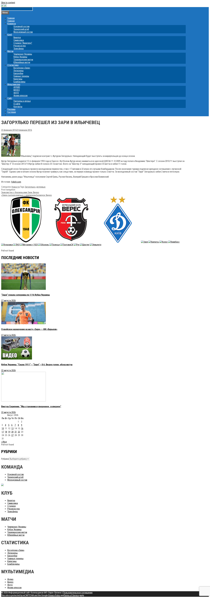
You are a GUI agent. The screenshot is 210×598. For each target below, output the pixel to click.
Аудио (10, 579)
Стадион (11, 506)
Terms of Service (71, 595)
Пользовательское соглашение (78, 592)
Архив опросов (21, 95)
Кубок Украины (20, 57)
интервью (41, 187)
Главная (11, 18)
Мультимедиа (13, 84)
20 (12, 431)
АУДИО (17, 87)
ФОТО (16, 93)
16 (22, 428)
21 (16, 431)
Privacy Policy (54, 595)
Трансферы (19, 48)
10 (3, 428)
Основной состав (22, 26)
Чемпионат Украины (23, 54)
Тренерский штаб (21, 29)
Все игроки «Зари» (22, 68)
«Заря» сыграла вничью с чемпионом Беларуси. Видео (26, 195)
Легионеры (19, 70)
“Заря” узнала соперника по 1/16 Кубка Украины (25, 294)
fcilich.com (16, 181)
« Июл (4, 441)
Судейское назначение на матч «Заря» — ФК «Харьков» (29, 329)
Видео (10, 582)
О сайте (17, 104)
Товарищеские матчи (23, 59)
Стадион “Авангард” (23, 43)
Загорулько (30, 187)
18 (6, 431)
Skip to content (8, 2)
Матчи (10, 51)
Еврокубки (18, 73)
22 (19, 431)
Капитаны (18, 79)
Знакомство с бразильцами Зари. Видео (20, 192)
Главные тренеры (21, 76)
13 (12, 428)
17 (3, 431)
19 (9, 431)
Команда (11, 23)
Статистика (12, 65)
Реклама (11, 109)
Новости (16, 187)
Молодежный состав (23, 32)
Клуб (9, 34)
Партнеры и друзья (22, 101)
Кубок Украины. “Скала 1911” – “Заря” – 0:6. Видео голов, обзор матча (36, 364)
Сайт (9, 98)
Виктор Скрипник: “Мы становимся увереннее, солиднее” (31, 406)
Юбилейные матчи (22, 62)
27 (12, 435)
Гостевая (11, 112)
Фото (10, 584)
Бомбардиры (19, 81)
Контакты (18, 106)
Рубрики (5, 458)
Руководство (20, 46)
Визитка (17, 37)
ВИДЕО (17, 90)
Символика (19, 40)
